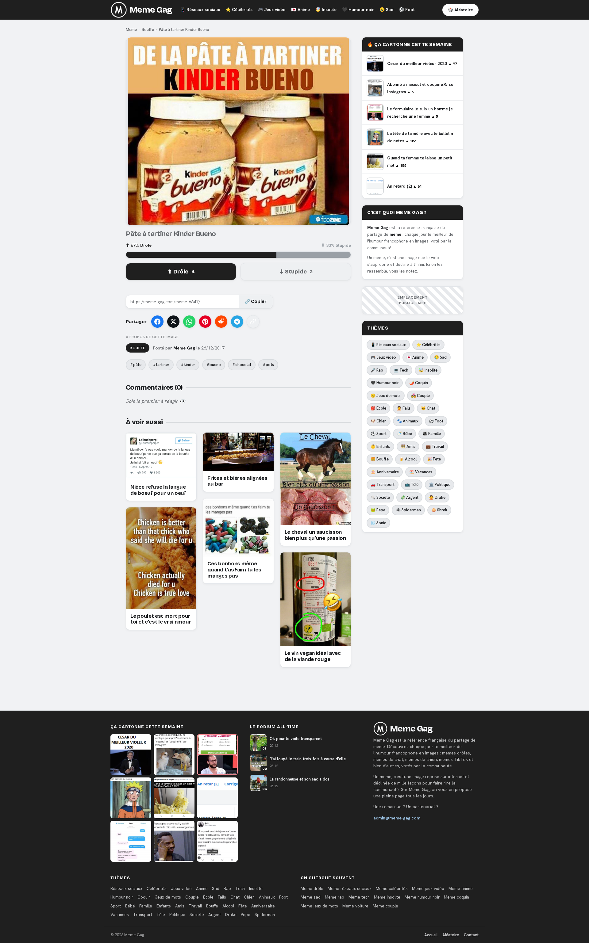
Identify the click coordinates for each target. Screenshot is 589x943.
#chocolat (241, 364)
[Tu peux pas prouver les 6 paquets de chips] (174, 841)
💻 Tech (401, 370)
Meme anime (460, 888)
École (208, 897)
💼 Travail (435, 446)
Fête (242, 906)
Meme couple (385, 906)
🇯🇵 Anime (415, 357)
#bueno (213, 364)
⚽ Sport (379, 433)
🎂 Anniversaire (385, 472)
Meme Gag (150, 10)
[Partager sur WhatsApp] (189, 321)
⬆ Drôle (181, 271)
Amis (179, 906)
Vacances (119, 914)
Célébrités (238, 9)
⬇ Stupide (296, 271)
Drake (231, 914)
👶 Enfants (380, 446)
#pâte (135, 364)
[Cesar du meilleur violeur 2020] (130, 754)
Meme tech (359, 897)
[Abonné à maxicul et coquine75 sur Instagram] (174, 754)
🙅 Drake (437, 497)
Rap (227, 888)
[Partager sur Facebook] (157, 321)
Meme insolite (387, 897)
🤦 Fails (403, 408)
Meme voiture (355, 906)
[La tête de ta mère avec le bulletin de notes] (130, 797)
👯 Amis (408, 446)
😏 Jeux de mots (386, 395)
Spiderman (265, 914)
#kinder (188, 364)
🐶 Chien (379, 421)
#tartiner (161, 364)
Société (197, 914)
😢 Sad (440, 357)
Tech (240, 888)
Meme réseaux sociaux (349, 888)
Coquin (144, 897)
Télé (160, 914)
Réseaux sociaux (200, 9)
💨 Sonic (378, 522)
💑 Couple (420, 395)
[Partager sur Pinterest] (205, 321)
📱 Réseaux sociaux (388, 344)
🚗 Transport (383, 484)
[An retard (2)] (217, 797)
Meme (131, 29)
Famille (145, 906)
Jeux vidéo (272, 9)
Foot (407, 9)
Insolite (326, 9)
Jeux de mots (168, 897)
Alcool (228, 906)
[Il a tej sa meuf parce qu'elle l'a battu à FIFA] (217, 841)
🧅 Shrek (439, 510)
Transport (142, 914)
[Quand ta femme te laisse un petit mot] (174, 797)
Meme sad (311, 897)
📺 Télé (411, 484)
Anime (300, 9)
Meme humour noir (422, 897)
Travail (195, 906)
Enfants (163, 906)
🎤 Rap (377, 370)
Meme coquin (456, 897)
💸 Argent (409, 497)
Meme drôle (312, 888)
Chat (235, 897)
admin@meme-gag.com (396, 818)
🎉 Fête (434, 459)
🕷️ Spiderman (408, 510)
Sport (115, 906)
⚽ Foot (436, 421)
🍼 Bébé (404, 433)
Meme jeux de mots (319, 906)
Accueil (430, 934)
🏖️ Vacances (420, 472)
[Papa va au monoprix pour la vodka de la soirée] (130, 841)
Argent (214, 914)
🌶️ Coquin (418, 382)
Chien (249, 897)
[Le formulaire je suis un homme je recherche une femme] (217, 754)
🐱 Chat (428, 408)
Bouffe (148, 29)
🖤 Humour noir (385, 382)
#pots (268, 364)
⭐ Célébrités (428, 344)
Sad (386, 9)
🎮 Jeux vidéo (383, 357)
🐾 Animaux (407, 421)
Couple (192, 897)
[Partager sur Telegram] (237, 321)
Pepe (245, 914)
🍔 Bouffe (380, 459)
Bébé (130, 906)
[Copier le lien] (253, 321)
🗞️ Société (380, 497)
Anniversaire (263, 906)
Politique (177, 914)
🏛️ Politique (439, 484)
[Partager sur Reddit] (221, 321)
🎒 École (378, 408)
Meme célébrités (392, 888)
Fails (222, 897)
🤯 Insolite (428, 370)
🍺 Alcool (408, 459)
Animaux (267, 897)
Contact (471, 934)
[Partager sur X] (173, 321)
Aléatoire (450, 934)
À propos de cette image (152, 336)
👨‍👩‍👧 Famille (431, 433)
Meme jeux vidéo (428, 888)
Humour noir (358, 9)
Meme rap (334, 897)
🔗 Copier (256, 301)
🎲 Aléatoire (460, 10)
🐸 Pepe (378, 510)
